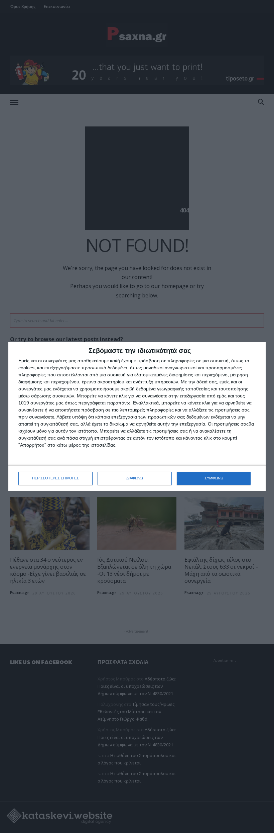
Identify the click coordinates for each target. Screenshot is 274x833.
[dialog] (137, 416)
